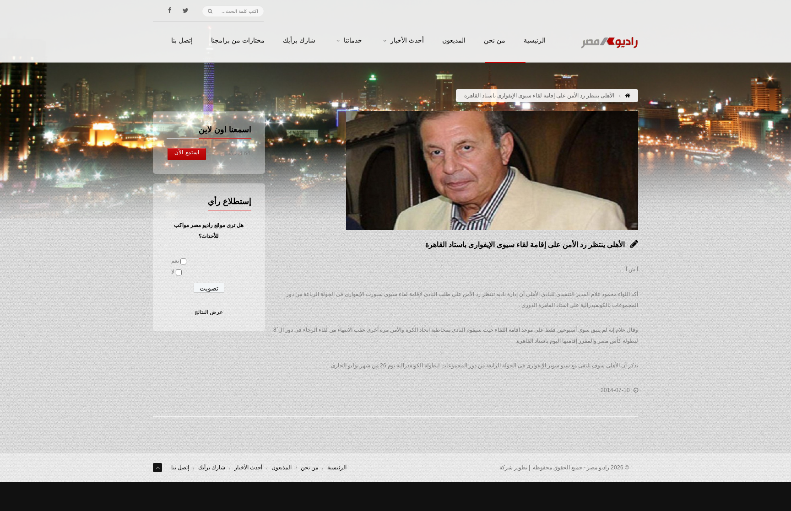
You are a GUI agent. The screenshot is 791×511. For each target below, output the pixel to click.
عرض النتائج (209, 312)
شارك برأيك (299, 41)
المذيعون (454, 41)
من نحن (494, 41)
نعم (175, 261)
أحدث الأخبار (407, 41)
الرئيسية (535, 41)
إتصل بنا (182, 41)
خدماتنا (353, 41)
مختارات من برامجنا (238, 41)
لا (172, 272)
